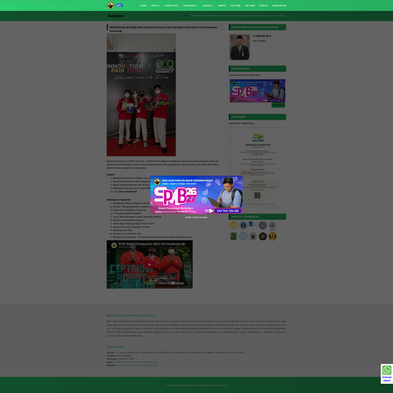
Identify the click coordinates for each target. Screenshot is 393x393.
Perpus (263, 5)
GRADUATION (279, 5)
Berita (222, 5)
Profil (155, 5)
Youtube (235, 5)
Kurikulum (171, 5)
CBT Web (250, 5)
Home (143, 5)
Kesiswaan (190, 5)
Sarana (207, 5)
